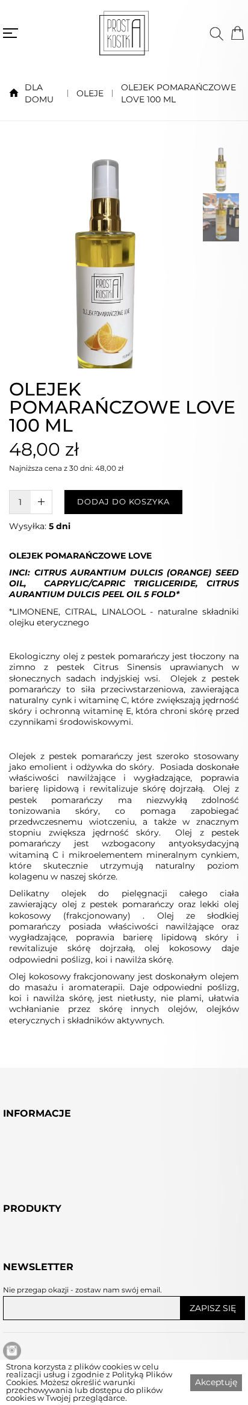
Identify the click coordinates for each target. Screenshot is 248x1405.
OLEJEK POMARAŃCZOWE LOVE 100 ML (178, 93)
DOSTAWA (27, 1195)
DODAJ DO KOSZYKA (123, 501)
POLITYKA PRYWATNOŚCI (64, 1223)
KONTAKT (25, 1237)
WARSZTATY (32, 1304)
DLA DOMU (39, 93)
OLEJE (90, 93)
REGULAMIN (33, 1209)
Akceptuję (216, 1382)
